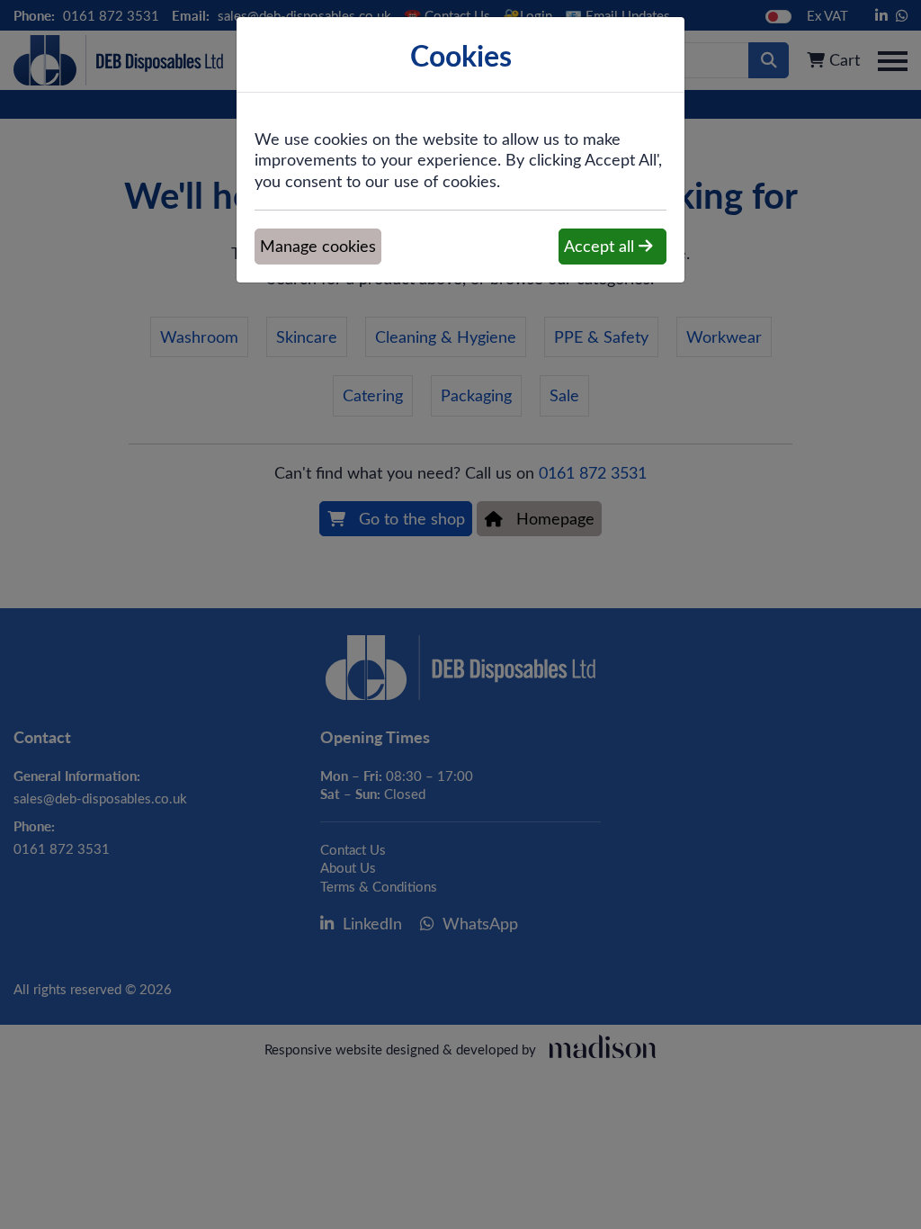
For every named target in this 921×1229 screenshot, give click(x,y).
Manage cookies (318, 245)
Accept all (601, 245)
